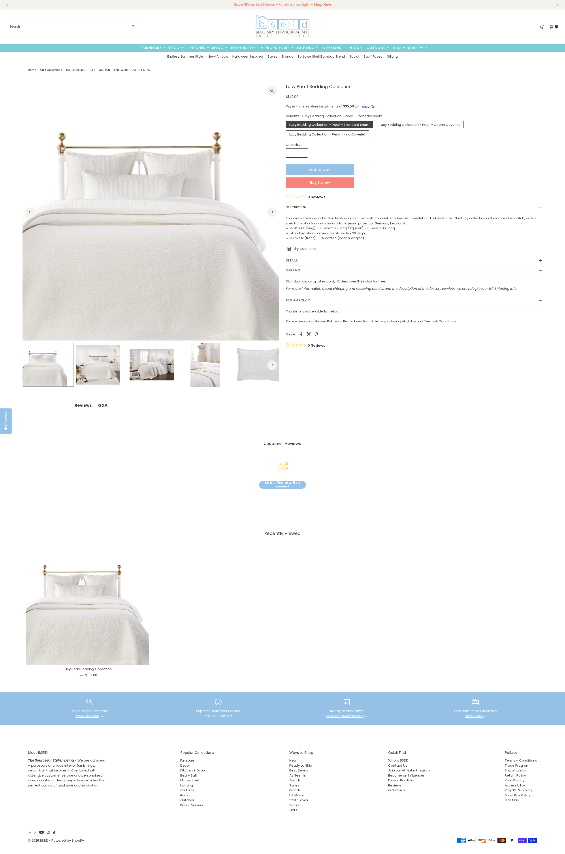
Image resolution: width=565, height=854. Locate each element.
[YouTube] (41, 832)
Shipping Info (515, 770)
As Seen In (297, 775)
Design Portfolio (401, 780)
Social (354, 56)
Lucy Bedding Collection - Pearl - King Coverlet (327, 134)
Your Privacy (514, 780)
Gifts (293, 810)
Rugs (354, 47)
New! (293, 760)
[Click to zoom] (272, 91)
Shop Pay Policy (517, 795)
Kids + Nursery (408, 47)
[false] (89, 701)
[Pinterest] (35, 832)
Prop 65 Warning (518, 790)
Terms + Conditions (521, 760)
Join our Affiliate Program (409, 770)
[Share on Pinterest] (316, 334)
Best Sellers (298, 770)
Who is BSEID (398, 760)
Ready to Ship (300, 765)
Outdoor (376, 47)
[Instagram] (48, 832)
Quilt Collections (51, 70)
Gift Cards (396, 790)
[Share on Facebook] (301, 334)
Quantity (293, 144)
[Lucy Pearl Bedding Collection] (87, 603)
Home (32, 70)
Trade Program (517, 765)
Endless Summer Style (185, 56)
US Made (296, 795)
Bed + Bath (242, 47)
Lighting (306, 47)
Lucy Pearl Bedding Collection (88, 669)
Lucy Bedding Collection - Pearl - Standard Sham (329, 124)
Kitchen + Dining (207, 47)
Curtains (331, 47)
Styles (272, 56)
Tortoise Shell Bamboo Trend (321, 56)
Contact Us (397, 765)
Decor (175, 47)
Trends (295, 780)
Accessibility (515, 785)
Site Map (512, 800)
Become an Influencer (406, 775)
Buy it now (320, 182)
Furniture (152, 47)
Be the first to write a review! (282, 485)
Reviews (394, 785)
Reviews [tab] (83, 405)
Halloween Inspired (247, 56)
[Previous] (8, 4)
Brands (287, 56)
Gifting (392, 56)
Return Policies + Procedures (338, 321)
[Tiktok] (54, 832)
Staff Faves (372, 56)
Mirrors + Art (275, 47)
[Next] (557, 4)
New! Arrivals (218, 56)
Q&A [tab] (102, 405)
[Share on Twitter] (308, 334)
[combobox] (72, 26)
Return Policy (515, 775)
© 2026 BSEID (38, 840)
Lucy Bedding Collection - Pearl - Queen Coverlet (420, 124)
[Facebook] (30, 832)
